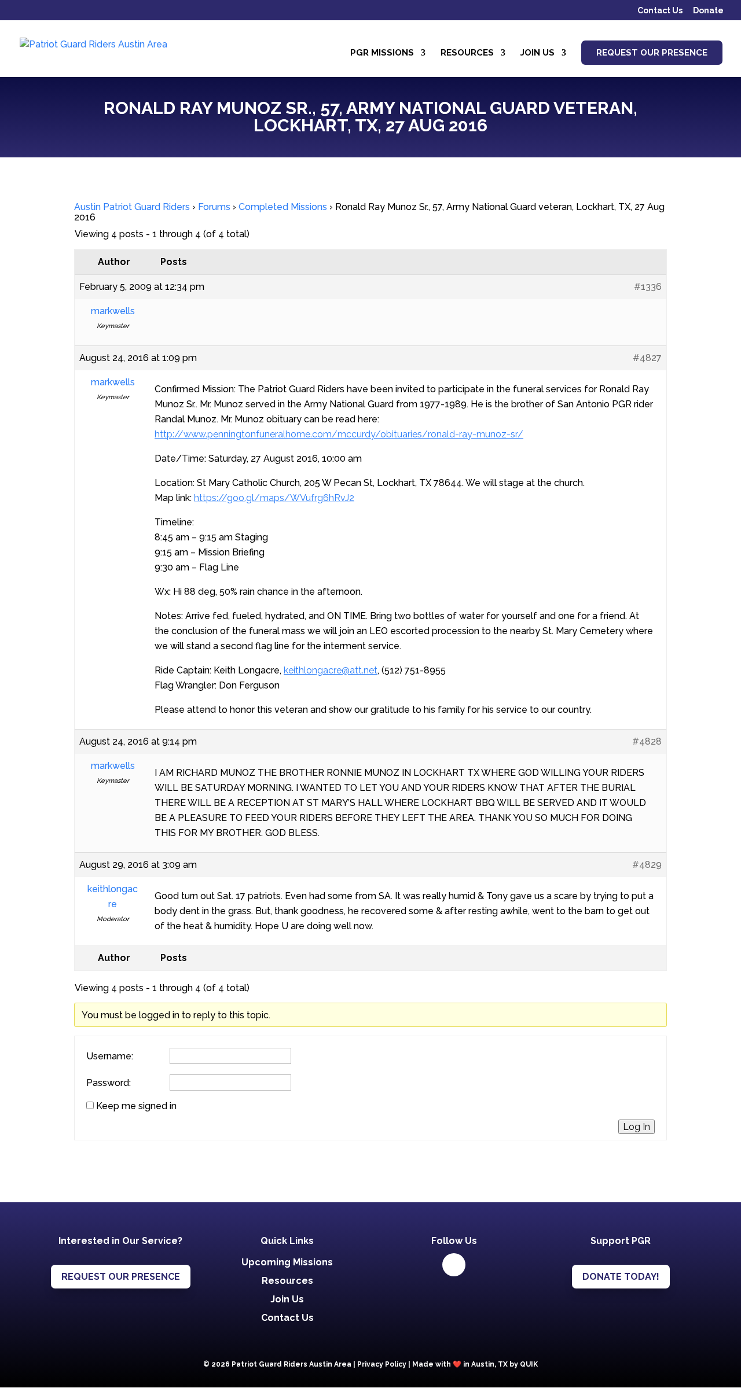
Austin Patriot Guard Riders (132, 206)
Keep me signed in (136, 1106)
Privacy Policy (381, 1364)
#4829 (647, 864)
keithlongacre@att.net (330, 670)
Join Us (537, 53)
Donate (708, 10)
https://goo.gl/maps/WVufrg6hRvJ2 (274, 497)
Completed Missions (283, 206)
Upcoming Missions (287, 1262)
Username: (109, 1056)
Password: (108, 1083)
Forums (214, 206)
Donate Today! (620, 1276)
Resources (467, 53)
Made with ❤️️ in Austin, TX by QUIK (475, 1364)
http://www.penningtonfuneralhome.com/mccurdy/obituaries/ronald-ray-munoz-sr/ (339, 434)
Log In (636, 1126)
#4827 (647, 357)
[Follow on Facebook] (453, 1264)
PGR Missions (382, 53)
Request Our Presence (651, 52)
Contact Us (660, 10)
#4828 (647, 741)
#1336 (648, 286)
